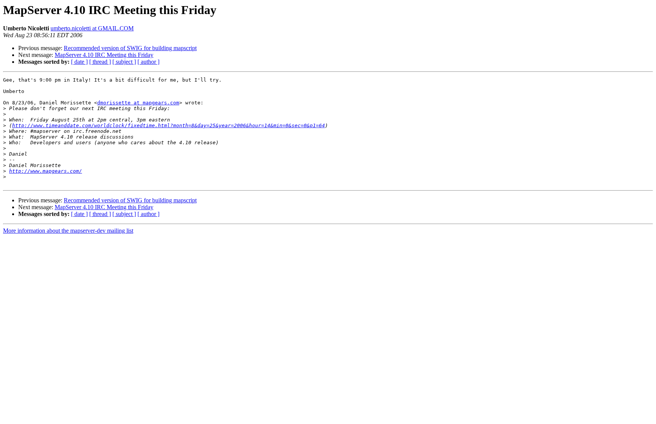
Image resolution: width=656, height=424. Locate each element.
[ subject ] (124, 61)
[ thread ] (100, 61)
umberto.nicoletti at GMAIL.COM (92, 28)
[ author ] (148, 61)
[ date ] (79, 61)
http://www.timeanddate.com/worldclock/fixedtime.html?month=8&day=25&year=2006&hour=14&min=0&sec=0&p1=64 (168, 125)
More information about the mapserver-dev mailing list (68, 230)
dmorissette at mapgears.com (138, 103)
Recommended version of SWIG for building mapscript (130, 48)
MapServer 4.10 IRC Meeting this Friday (104, 55)
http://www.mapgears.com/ (45, 171)
